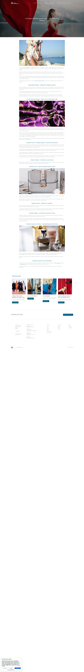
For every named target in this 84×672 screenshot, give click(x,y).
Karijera (48, 330)
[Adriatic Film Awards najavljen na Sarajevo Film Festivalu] (19, 286)
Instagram (59, 326)
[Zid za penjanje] (50, 286)
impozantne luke (23, 264)
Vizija (47, 326)
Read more (15, 302)
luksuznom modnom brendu (39, 80)
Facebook (59, 325)
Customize (4, 668)
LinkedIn (59, 329)
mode (27, 67)
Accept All (17, 668)
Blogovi (48, 329)
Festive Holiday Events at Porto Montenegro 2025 (64, 296)
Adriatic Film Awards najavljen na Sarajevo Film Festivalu (18, 296)
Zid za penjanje (46, 296)
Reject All (11, 668)
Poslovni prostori (49, 331)
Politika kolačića (70, 327)
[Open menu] (72, 3)
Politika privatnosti (69, 326)
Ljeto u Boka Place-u (32, 296)
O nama (48, 325)
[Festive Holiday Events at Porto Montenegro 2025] (65, 286)
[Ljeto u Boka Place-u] (34, 286)
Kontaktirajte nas (49, 332)
